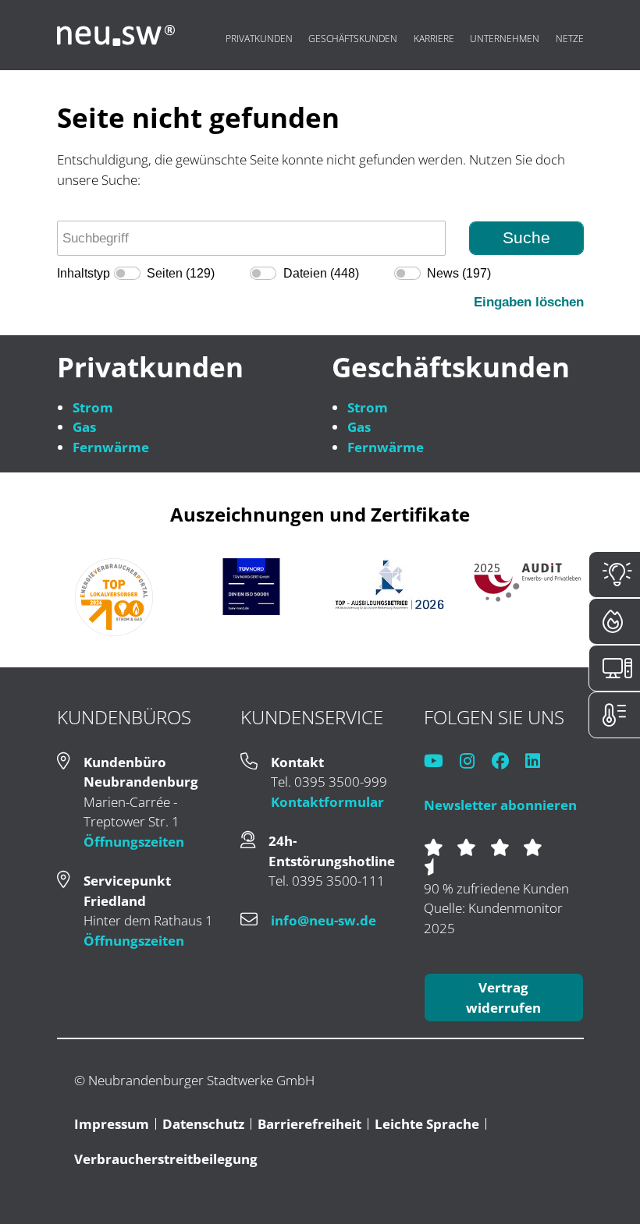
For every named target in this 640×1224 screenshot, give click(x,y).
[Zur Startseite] (116, 35)
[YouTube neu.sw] (440, 762)
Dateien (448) (321, 273)
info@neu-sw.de (323, 920)
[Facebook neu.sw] (507, 762)
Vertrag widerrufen (503, 997)
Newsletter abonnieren (500, 805)
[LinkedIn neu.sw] (539, 762)
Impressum (111, 1124)
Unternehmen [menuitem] (504, 38)
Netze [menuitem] (570, 38)
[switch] (127, 273)
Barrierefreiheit (309, 1124)
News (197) (459, 273)
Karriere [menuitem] (434, 38)
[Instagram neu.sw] (474, 762)
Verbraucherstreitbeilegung (166, 1159)
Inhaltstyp (83, 273)
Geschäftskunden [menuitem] (352, 38)
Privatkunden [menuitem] (259, 38)
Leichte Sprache (427, 1124)
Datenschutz (203, 1124)
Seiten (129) (181, 273)
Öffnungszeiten (134, 842)
